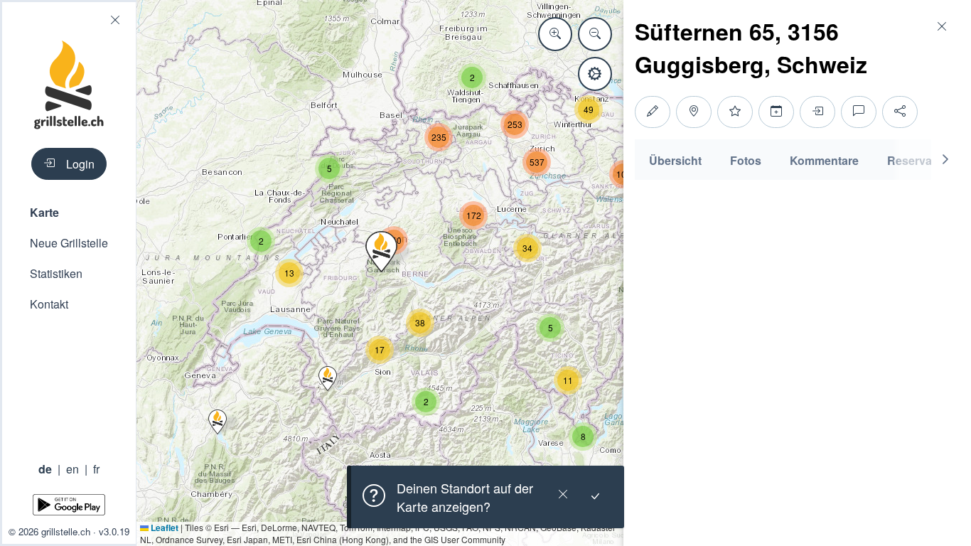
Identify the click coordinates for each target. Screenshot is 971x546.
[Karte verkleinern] (595, 34)
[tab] (675, 159)
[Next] (945, 159)
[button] (68, 212)
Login (80, 164)
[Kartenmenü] (595, 74)
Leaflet (163, 527)
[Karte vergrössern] (555, 34)
